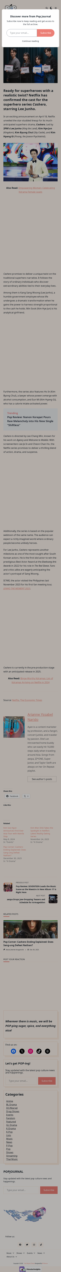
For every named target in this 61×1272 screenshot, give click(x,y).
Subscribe (45, 32)
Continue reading (30, 41)
